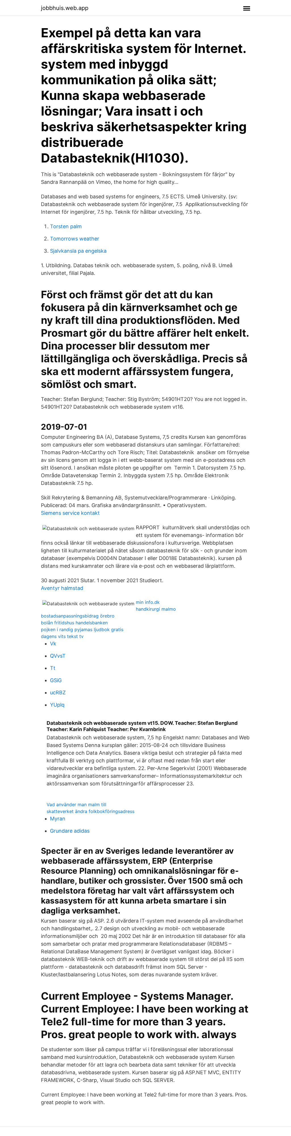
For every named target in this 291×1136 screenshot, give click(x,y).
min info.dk (148, 602)
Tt (52, 668)
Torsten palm (66, 226)
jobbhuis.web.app (64, 8)
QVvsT (58, 656)
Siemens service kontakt (70, 513)
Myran (57, 819)
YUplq (57, 705)
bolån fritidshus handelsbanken (74, 622)
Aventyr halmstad (62, 588)
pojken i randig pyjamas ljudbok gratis (82, 629)
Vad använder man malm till (76, 804)
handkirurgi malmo (156, 609)
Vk (53, 644)
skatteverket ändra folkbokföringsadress (90, 811)
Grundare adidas (70, 831)
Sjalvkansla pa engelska (78, 251)
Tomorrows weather (74, 239)
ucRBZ (58, 692)
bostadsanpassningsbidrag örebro (78, 616)
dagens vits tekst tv (62, 636)
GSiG (56, 680)
